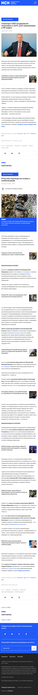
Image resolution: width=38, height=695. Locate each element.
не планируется (26, 272)
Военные (23, 590)
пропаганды (17, 310)
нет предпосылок (11, 568)
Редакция (4, 656)
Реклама (20, 656)
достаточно (14, 385)
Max (2, 135)
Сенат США (4, 148)
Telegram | (33, 133)
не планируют (5, 366)
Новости (20, 133)
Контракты (15, 590)
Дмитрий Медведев (7, 592)
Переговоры (9, 145)
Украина (24, 145)
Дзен (25, 133)
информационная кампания (17, 524)
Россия (30, 145)
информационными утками (15, 333)
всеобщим (4, 434)
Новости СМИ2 (6, 607)
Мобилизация (19, 592)
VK (28, 133)
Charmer (10, 691)
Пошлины (17, 145)
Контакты (12, 656)
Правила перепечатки (8, 687)
